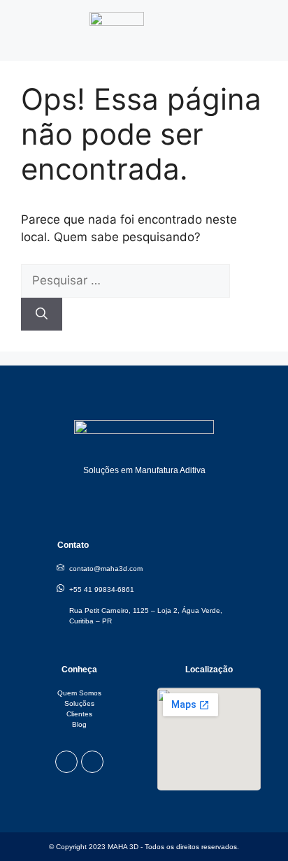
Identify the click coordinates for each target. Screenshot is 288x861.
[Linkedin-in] (92, 762)
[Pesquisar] (41, 314)
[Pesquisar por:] (125, 280)
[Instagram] (66, 762)
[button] (268, 23)
